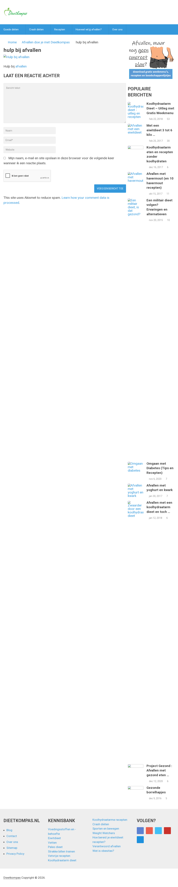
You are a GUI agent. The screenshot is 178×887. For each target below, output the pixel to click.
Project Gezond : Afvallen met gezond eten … (159, 770)
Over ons (117, 29)
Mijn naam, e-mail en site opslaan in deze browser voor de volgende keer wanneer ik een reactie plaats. (58, 160)
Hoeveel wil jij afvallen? (89, 29)
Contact (11, 836)
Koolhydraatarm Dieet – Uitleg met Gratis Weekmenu (160, 108)
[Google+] (149, 830)
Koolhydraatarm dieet (62, 860)
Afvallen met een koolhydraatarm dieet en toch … (159, 507)
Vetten (52, 842)
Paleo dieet (55, 847)
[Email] (140, 839)
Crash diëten (36, 29)
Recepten (59, 29)
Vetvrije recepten (59, 856)
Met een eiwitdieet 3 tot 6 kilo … (159, 130)
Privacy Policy (15, 853)
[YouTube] (167, 830)
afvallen (21, 66)
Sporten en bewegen (105, 828)
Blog (9, 830)
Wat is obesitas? (103, 850)
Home (12, 42)
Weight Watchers (103, 833)
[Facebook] (140, 830)
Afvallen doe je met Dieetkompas (46, 42)
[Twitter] (158, 830)
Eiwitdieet (54, 838)
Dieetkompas (12, 877)
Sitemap (11, 848)
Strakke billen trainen (61, 851)
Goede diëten (11, 29)
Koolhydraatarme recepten (109, 819)
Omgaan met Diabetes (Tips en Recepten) (160, 468)
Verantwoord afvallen (106, 846)
